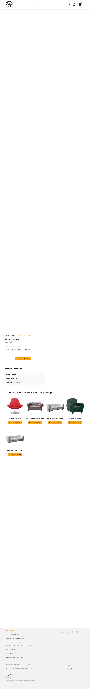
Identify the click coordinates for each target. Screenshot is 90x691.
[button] (69, 4)
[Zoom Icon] (83, 14)
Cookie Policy (74, 632)
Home (7, 335)
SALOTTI (15, 335)
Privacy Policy (64, 632)
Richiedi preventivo (23, 358)
